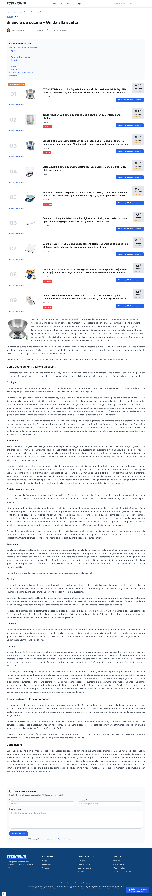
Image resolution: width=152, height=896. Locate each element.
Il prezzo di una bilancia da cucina (21, 72)
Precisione (14, 54)
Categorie (17, 12)
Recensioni (65, 3)
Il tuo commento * (15, 809)
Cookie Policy (119, 868)
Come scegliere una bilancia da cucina (23, 48)
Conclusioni (13, 76)
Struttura (14, 63)
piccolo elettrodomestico (68, 319)
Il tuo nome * (14, 800)
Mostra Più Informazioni (16, 104)
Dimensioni (15, 60)
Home (9, 12)
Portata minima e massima (20, 57)
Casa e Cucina (84, 864)
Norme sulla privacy (50, 839)
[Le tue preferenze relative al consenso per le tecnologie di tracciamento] (4, 894)
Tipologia (14, 51)
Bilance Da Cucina (38, 12)
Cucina (26, 12)
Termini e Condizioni (122, 871)
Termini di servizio (64, 839)
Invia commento (18, 834)
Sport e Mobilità (84, 868)
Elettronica (82, 861)
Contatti (116, 861)
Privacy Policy (119, 864)
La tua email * (82, 800)
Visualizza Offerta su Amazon (129, 100)
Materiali (14, 66)
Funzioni (14, 69)
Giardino (81, 871)
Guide (54, 3)
